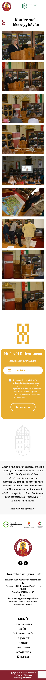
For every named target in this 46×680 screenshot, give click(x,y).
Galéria (23, 629)
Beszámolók (23, 647)
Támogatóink (23, 652)
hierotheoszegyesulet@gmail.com (23, 598)
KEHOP (23, 643)
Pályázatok (23, 638)
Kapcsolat (23, 657)
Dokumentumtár (23, 633)
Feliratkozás (23, 407)
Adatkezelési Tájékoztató (23, 675)
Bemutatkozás (23, 624)
